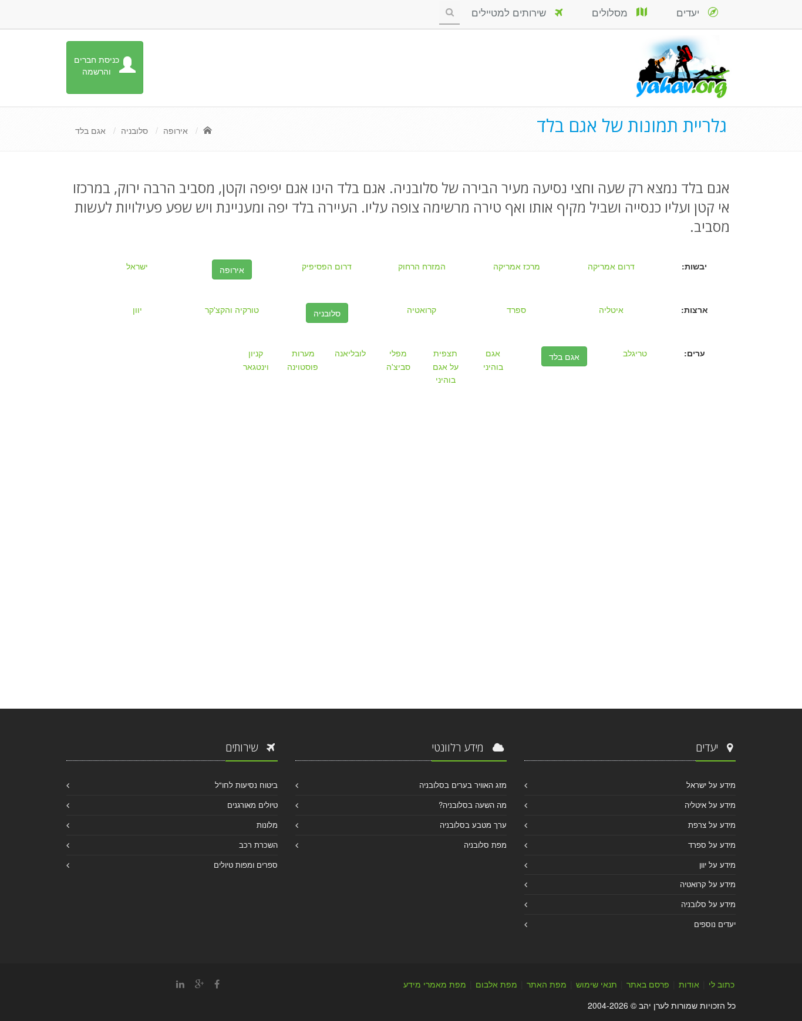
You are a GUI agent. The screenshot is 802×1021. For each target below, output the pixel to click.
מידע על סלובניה (708, 903)
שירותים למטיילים (513, 12)
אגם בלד (90, 130)
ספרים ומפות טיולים (246, 864)
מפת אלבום (496, 984)
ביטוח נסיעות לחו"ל (246, 784)
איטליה (611, 309)
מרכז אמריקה (516, 266)
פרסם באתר (647, 984)
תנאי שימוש (596, 984)
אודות (689, 984)
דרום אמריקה (611, 266)
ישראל (137, 266)
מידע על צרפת (712, 824)
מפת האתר (547, 984)
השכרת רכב (258, 844)
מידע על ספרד (712, 844)
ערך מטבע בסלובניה (473, 824)
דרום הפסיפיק (327, 266)
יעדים (692, 12)
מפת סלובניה (485, 844)
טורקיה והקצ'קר (232, 309)
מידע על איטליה (710, 804)
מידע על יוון (717, 864)
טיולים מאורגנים (252, 804)
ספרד (516, 309)
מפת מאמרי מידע (434, 984)
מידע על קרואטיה (708, 883)
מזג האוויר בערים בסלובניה (463, 784)
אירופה (175, 130)
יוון (137, 309)
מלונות (267, 824)
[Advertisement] (401, 591)
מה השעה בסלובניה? (473, 804)
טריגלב (635, 353)
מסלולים (614, 12)
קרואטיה (421, 309)
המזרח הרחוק (422, 266)
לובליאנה (350, 353)
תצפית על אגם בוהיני (446, 366)
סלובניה (134, 130)
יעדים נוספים (715, 923)
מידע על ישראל (711, 784)
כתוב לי (721, 984)
